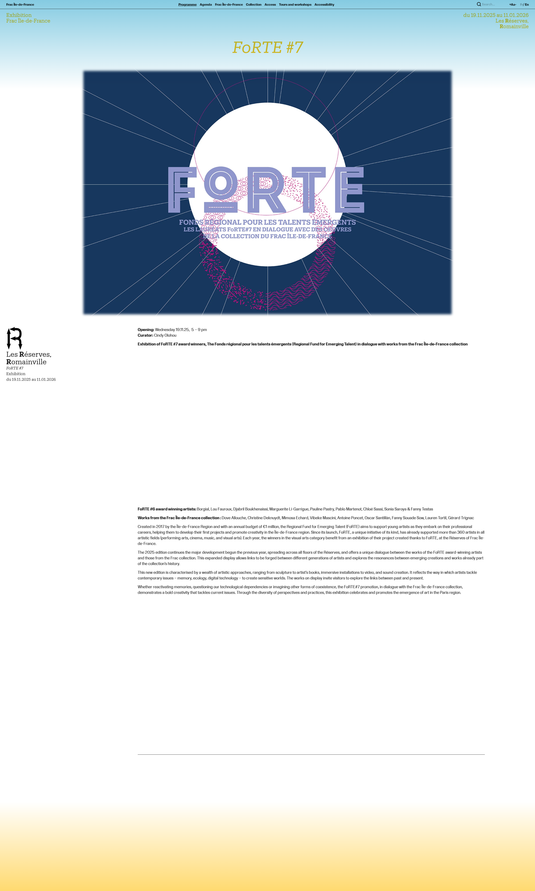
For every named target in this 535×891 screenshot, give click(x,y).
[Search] (479, 4)
